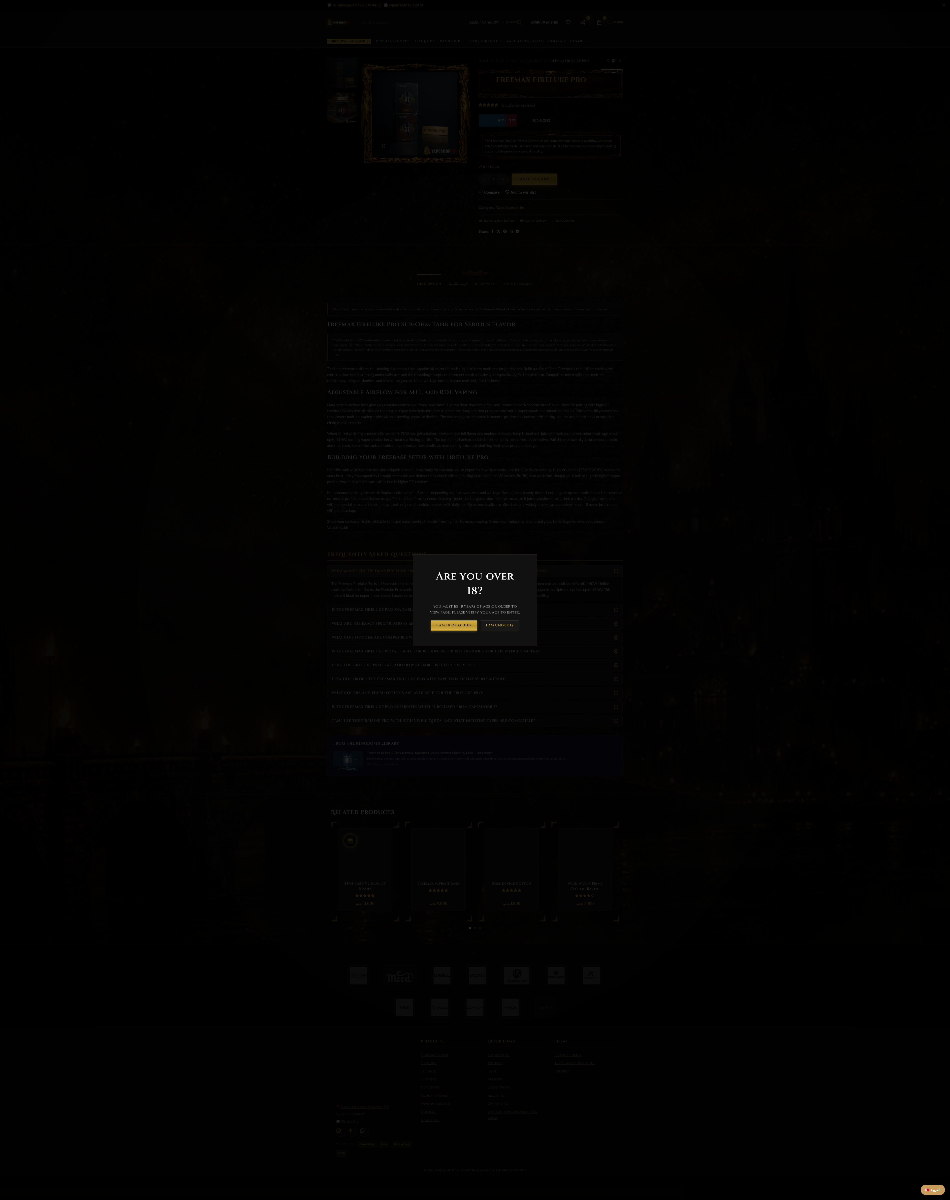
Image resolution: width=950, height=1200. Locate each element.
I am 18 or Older (454, 625)
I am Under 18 (500, 625)
